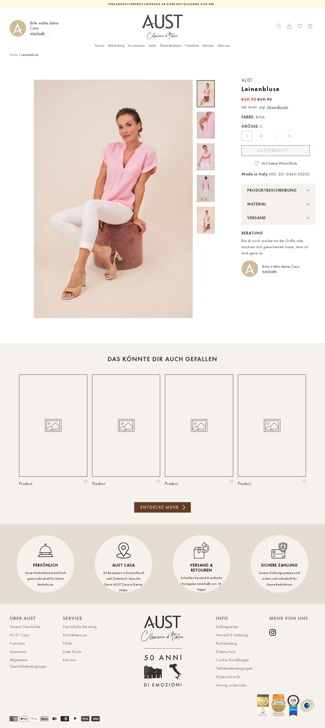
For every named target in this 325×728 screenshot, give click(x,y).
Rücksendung (226, 643)
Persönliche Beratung (80, 626)
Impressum (18, 651)
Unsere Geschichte (25, 626)
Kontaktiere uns (75, 634)
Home (14, 55)
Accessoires (136, 46)
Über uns (223, 46)
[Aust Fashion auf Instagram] (273, 632)
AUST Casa (19, 634)
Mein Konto (72, 651)
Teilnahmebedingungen (234, 668)
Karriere (208, 46)
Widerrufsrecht (228, 676)
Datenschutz (226, 651)
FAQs (67, 643)
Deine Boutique (171, 46)
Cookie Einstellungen (232, 659)
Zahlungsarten (227, 626)
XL (290, 136)
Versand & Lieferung (232, 634)
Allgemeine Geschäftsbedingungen (28, 663)
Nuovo (100, 46)
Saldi (152, 46)
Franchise (192, 46)
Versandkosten (277, 107)
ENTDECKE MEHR (159, 507)
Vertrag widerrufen (231, 685)
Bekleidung (116, 46)
